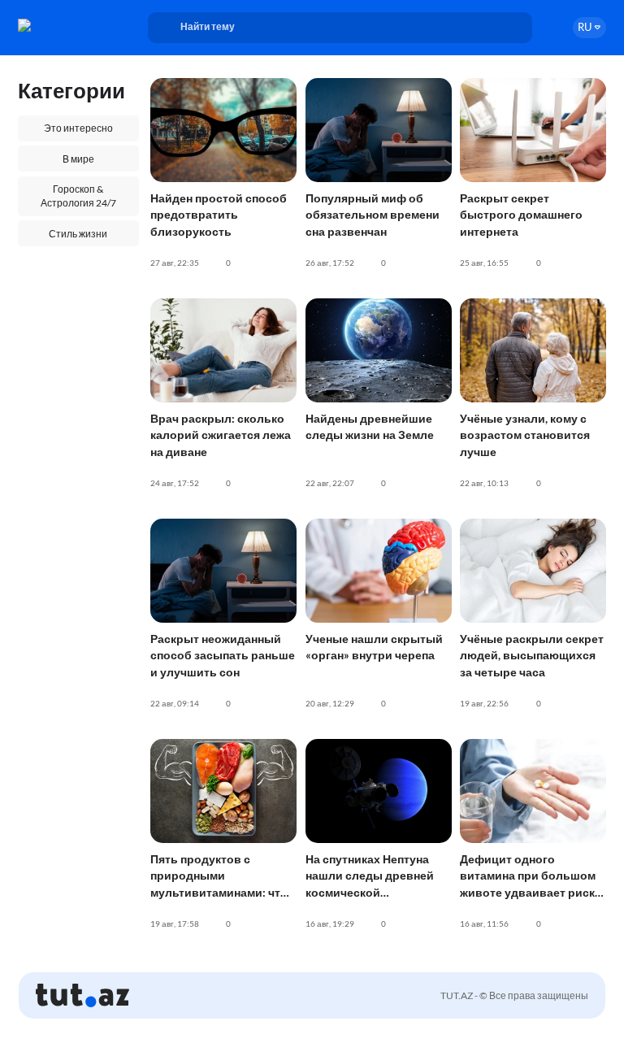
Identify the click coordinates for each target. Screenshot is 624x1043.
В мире (78, 159)
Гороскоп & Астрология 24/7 (78, 196)
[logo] (63, 25)
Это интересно (78, 128)
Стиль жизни (78, 233)
